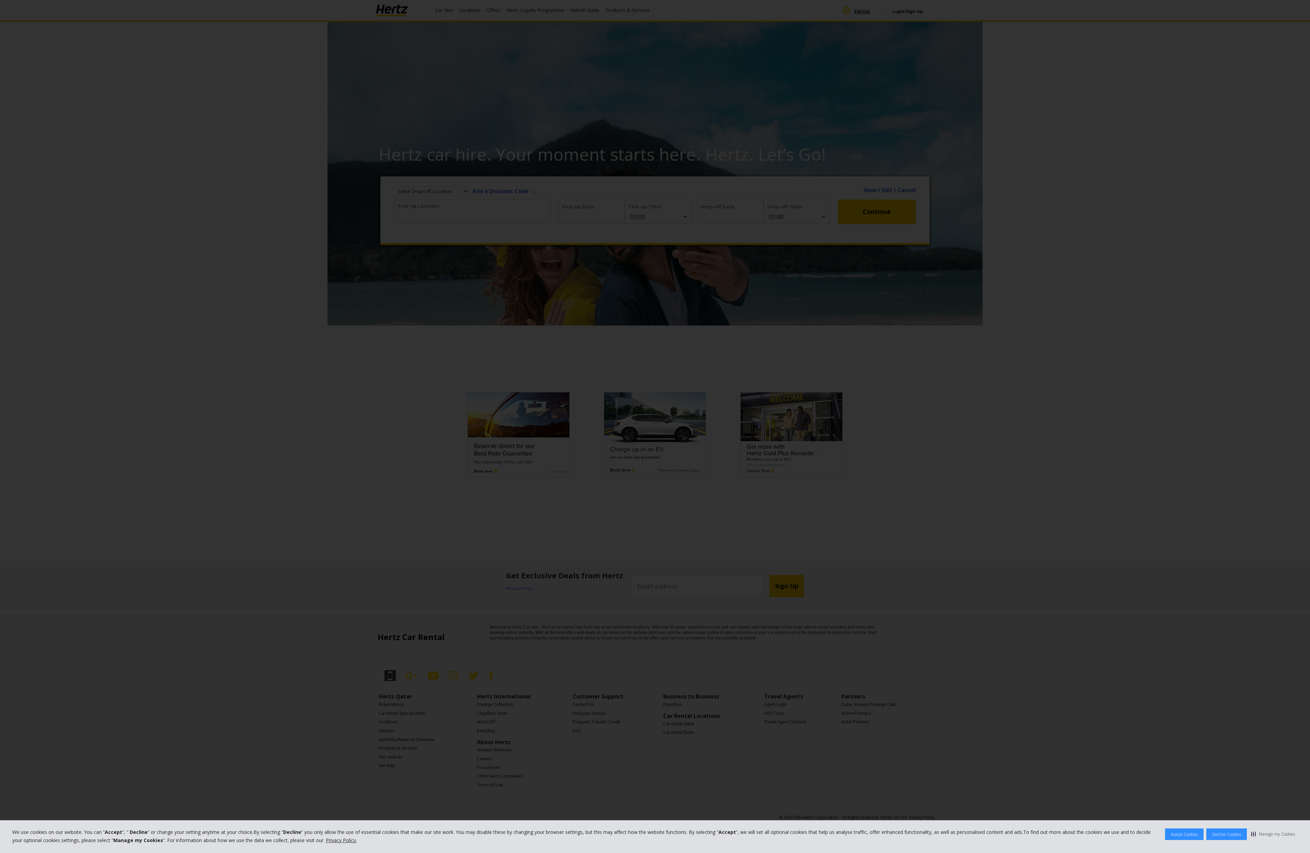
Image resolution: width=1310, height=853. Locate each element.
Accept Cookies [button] (1184, 834)
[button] (1273, 833)
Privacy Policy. (341, 840)
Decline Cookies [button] (1226, 834)
